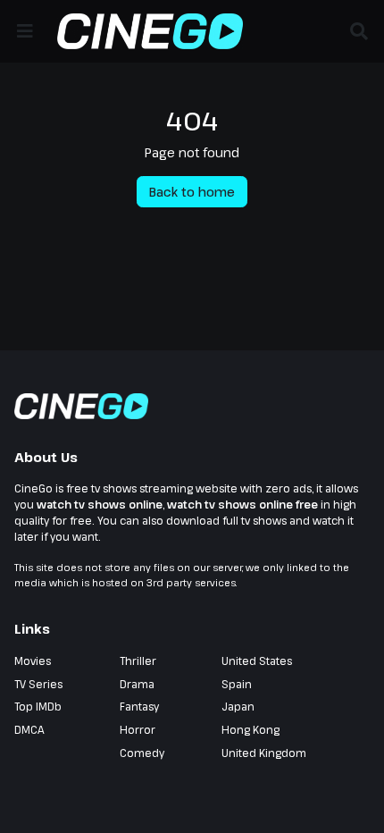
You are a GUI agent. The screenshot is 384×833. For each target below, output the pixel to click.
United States (256, 660)
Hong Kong (250, 729)
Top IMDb (38, 706)
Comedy (142, 752)
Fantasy (139, 706)
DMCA (29, 729)
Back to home (192, 191)
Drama (137, 684)
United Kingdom (263, 752)
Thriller (138, 660)
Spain (236, 684)
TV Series (38, 684)
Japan (238, 706)
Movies (32, 660)
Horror (137, 729)
